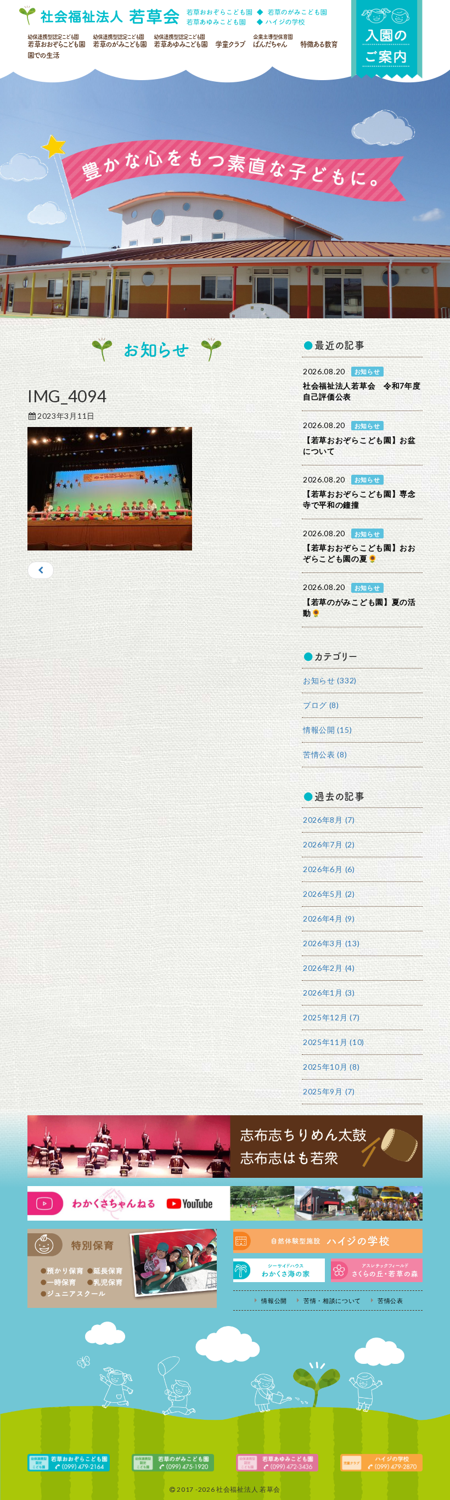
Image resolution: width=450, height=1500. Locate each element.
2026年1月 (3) (329, 992)
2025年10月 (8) (331, 1066)
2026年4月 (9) (329, 918)
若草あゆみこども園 (180, 41)
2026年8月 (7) (329, 819)
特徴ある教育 (319, 44)
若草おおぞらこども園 (56, 41)
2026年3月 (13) (331, 943)
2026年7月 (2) (329, 844)
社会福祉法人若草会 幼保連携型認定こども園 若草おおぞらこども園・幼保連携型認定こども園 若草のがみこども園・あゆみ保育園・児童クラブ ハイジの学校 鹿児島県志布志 (173, 15)
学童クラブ (230, 44)
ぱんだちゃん (272, 41)
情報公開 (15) (327, 729)
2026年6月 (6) (329, 869)
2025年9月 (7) (329, 1091)
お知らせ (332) (330, 680)
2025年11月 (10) (333, 1042)
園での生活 (43, 55)
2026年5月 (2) (329, 893)
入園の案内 (387, 39)
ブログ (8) (321, 705)
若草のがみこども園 (120, 41)
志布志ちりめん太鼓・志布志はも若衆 (225, 1146)
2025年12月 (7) (331, 1017)
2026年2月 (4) (329, 968)
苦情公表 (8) (325, 754)
